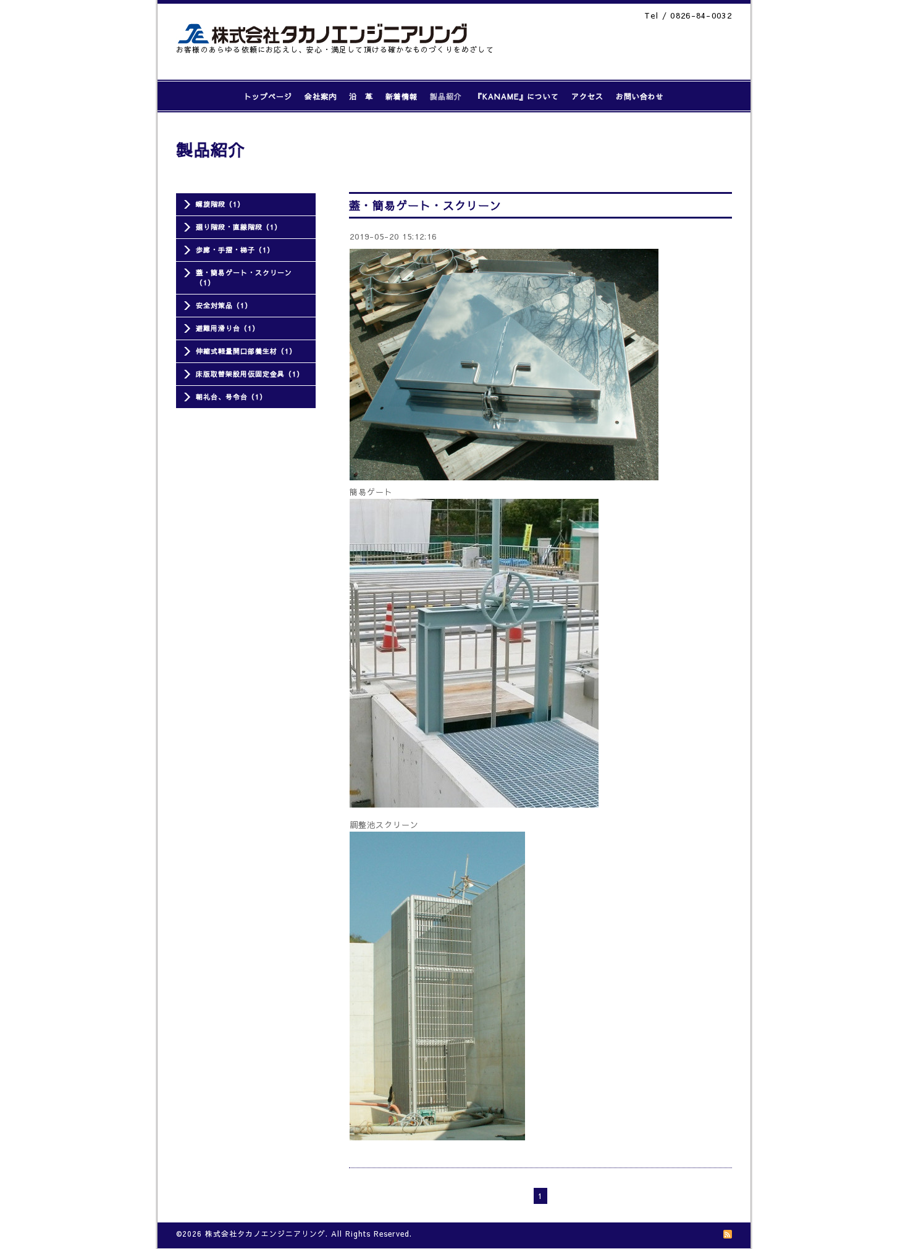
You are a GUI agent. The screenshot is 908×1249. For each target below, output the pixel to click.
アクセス (587, 96)
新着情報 (401, 96)
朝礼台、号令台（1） (231, 396)
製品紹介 (446, 96)
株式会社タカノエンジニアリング (265, 1234)
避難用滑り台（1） (227, 328)
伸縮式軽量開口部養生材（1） (246, 351)
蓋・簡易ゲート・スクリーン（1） (244, 277)
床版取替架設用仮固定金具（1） (250, 373)
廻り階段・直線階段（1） (239, 227)
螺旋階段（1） (220, 204)
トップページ (268, 96)
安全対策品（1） (224, 305)
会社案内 (321, 96)
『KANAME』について (516, 96)
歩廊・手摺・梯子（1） (235, 249)
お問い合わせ (640, 96)
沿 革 (361, 96)
